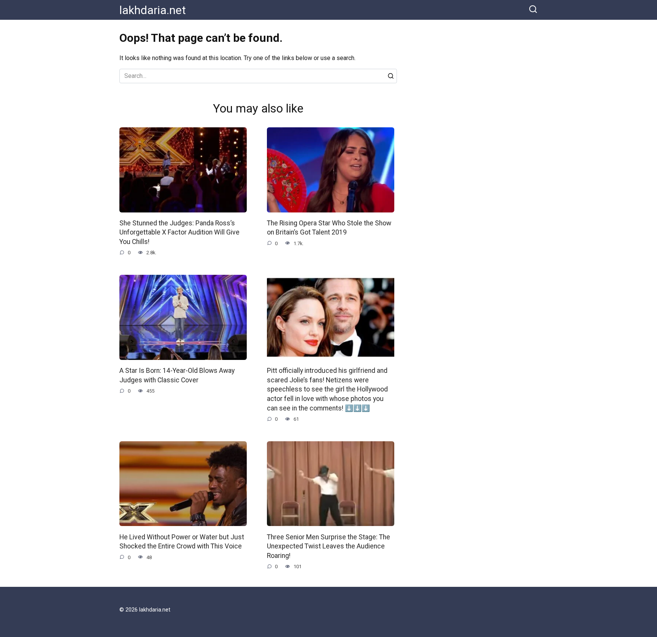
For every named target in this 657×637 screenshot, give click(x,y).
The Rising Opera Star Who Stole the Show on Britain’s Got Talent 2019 (329, 227)
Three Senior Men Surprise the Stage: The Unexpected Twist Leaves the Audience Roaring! (328, 546)
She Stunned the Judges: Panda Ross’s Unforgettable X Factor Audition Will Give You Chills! (179, 232)
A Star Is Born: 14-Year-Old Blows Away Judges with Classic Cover (177, 375)
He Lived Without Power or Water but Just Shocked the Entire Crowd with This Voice (181, 541)
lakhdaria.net (152, 10)
